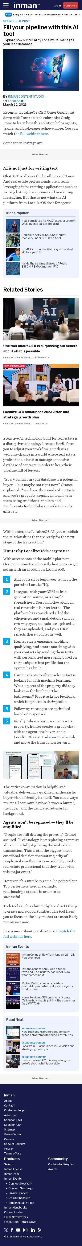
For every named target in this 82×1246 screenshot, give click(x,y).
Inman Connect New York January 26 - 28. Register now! (48, 956)
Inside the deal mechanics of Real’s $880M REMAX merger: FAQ (44, 265)
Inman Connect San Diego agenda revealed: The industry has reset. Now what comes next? (46, 972)
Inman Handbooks (15, 1207)
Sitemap (9, 1129)
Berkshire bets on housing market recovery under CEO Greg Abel (44, 236)
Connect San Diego (21, 1188)
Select (8, 1164)
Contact (9, 1105)
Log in (57, 5)
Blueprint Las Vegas (21, 1202)
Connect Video (13, 1212)
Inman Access (13, 1169)
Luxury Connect (19, 1193)
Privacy (9, 1148)
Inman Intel (11, 1173)
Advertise (10, 1115)
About (8, 1100)
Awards (53, 1169)
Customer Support (16, 1110)
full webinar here (34, 133)
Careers (9, 1139)
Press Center (12, 1134)
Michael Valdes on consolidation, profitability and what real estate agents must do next (47, 986)
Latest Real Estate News (20, 1221)
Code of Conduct (14, 1144)
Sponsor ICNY (13, 1124)
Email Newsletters (16, 1217)
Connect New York (20, 1183)
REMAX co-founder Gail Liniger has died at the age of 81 (47, 251)
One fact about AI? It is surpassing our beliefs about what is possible (40, 348)
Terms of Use (12, 1153)
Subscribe (70, 5)
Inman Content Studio (26, 96)
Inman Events (13, 1178)
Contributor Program (61, 1164)
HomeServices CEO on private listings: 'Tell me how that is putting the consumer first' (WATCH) (48, 1000)
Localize (14, 101)
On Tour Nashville (19, 1197)
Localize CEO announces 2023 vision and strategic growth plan (36, 414)
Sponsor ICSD (13, 1120)
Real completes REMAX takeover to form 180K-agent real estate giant (49, 222)
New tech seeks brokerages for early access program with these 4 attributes (47, 1033)
